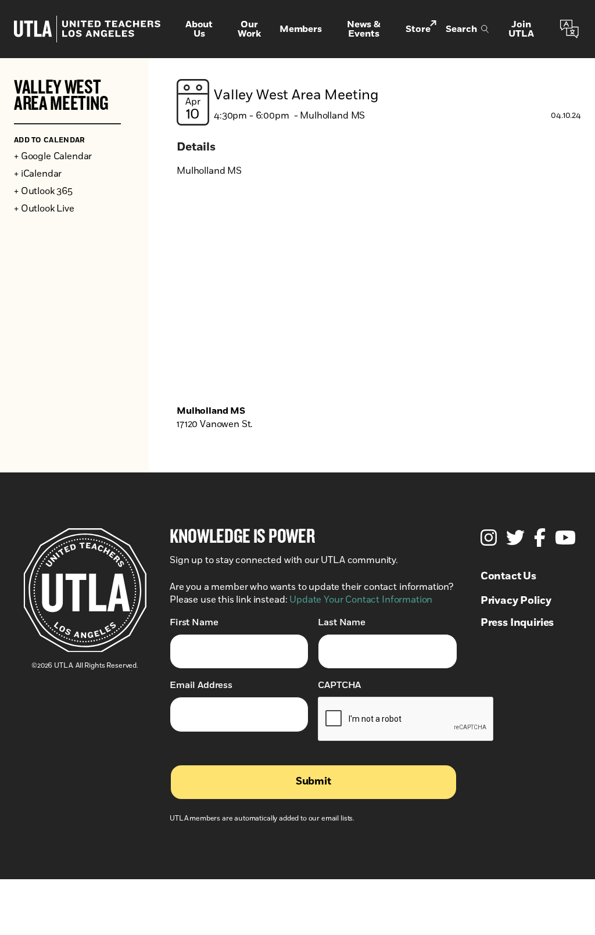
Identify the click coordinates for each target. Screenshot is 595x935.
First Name (194, 622)
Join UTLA (520, 29)
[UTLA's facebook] (540, 537)
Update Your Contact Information (360, 599)
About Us (199, 29)
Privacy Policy (516, 601)
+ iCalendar (38, 173)
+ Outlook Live (44, 208)
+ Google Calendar (53, 156)
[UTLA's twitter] (515, 537)
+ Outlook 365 (43, 191)
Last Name (341, 622)
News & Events (364, 29)
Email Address (201, 685)
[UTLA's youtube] (565, 537)
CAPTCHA (339, 685)
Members (300, 29)
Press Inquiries (517, 623)
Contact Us (508, 576)
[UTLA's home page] (87, 29)
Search (461, 29)
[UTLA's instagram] (489, 537)
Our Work (249, 29)
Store (418, 29)
